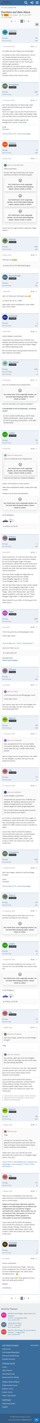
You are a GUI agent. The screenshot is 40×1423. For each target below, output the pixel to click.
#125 (32, 291)
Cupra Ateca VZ (11, 653)
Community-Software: (20, 1420)
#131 (32, 685)
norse (28, 1417)
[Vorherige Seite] (12, 21)
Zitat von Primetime (14, 1034)
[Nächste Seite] (28, 21)
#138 (32, 1125)
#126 (32, 331)
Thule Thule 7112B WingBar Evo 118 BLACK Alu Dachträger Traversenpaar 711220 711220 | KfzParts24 (19, 1164)
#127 (32, 380)
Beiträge (5, 38)
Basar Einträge (7, 372)
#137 (32, 1027)
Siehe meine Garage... (10, 660)
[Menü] (37, 3)
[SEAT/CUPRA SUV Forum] (7, 3)
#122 (32, 100)
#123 (32, 158)
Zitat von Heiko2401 (14, 740)
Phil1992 (10, 1318)
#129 (32, 552)
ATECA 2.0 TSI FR (11, 526)
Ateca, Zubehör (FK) (14, 1320)
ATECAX (10, 1325)
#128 (32, 449)
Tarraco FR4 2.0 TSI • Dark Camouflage (16, 134)
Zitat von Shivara (13, 1054)
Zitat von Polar (12, 691)
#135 (32, 911)
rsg (22, 1096)
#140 (32, 1258)
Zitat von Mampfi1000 (15, 165)
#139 (32, 1191)
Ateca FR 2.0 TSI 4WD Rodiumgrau (17, 265)
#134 (32, 868)
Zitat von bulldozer (14, 792)
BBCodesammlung (18, 1417)
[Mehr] (36, 46)
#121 (32, 46)
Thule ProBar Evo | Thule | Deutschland (17, 643)
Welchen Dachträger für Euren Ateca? (22, 1330)
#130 (32, 627)
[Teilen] (37, 24)
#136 (32, 959)
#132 (32, 734)
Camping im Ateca (14, 1323)
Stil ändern (35, 1345)
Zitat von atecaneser (14, 455)
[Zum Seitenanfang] (36, 1420)
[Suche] (26, 3)
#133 (32, 786)
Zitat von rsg (11, 1131)
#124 (32, 255)
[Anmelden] (31, 2)
